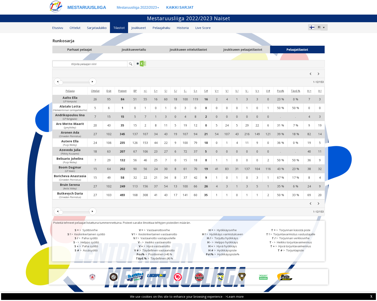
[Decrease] (57, 81)
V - (246, 91)
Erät (108, 91)
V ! (227, 91)
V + (257, 91)
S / (175, 91)
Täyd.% (295, 91)
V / (236, 91)
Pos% (280, 91)
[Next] (318, 74)
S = (156, 91)
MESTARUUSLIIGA (86, 7)
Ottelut (95, 91)
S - (185, 91)
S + (195, 91)
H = (309, 91)
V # (268, 91)
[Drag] (60, 83)
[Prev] (310, 74)
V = (217, 91)
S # (206, 91)
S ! (166, 91)
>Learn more (234, 296)
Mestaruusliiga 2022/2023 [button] (137, 7)
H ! (320, 91)
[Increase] (92, 81)
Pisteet (122, 91)
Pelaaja (70, 91)
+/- (145, 91)
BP (135, 91)
